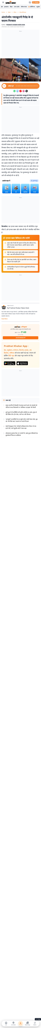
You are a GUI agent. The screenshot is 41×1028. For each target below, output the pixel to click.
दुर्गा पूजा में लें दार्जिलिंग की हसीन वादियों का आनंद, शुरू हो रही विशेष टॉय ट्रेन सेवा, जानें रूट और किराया (21, 413)
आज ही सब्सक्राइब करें (20, 338)
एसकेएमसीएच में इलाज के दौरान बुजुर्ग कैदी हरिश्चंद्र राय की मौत (21, 268)
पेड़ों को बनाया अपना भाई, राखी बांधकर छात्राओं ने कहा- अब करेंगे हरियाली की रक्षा (20, 253)
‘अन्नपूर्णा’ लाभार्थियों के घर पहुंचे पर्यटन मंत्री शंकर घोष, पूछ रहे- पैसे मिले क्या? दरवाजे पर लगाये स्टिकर (21, 420)
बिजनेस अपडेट (23, 350)
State (9, 12)
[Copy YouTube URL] (20, 91)
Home (3, 12)
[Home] (11, 2)
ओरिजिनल (32, 7)
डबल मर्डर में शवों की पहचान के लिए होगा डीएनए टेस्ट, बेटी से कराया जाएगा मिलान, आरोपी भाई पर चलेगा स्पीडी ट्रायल (21, 245)
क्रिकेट (6, 353)
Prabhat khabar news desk (15, 25)
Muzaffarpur (23, 12)
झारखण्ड (6, 7)
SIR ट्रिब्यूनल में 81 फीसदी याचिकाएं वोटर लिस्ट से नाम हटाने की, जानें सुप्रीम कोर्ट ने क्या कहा (21, 427)
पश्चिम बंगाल (24, 7)
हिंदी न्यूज (11, 355)
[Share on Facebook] (17, 91)
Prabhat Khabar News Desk (19, 308)
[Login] (20, 1023)
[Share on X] (26, 91)
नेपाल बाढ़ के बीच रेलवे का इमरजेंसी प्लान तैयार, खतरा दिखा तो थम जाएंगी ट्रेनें (21, 260)
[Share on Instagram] (23, 91)
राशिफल (11, 353)
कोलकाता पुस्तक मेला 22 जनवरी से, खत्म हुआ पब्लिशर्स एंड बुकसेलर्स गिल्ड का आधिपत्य (22, 434)
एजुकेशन (38, 7)
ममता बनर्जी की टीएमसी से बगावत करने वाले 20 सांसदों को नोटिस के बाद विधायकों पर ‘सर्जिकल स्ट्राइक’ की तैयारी (21, 406)
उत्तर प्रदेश (16, 7)
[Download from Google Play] (9, 363)
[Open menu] (3, 2)
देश (5, 350)
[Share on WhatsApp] (14, 91)
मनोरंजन (15, 350)
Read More (5, 319)
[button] (20, 70)
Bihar (15, 12)
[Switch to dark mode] (29, 2)
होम (2, 7)
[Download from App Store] (22, 363)
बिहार (11, 7)
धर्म (30, 350)
